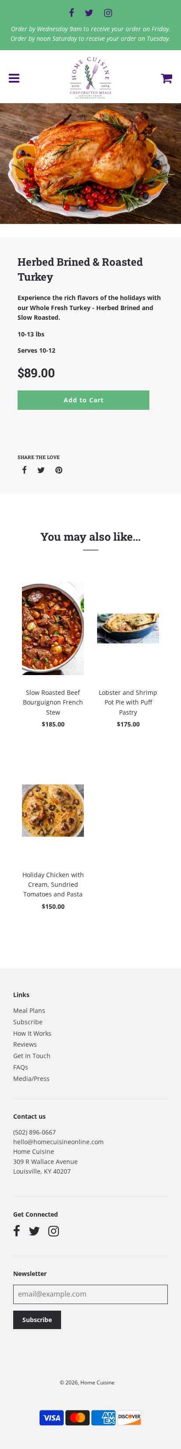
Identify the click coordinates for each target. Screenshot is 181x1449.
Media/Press (31, 1078)
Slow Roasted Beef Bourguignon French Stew (53, 702)
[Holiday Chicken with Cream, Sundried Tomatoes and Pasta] (53, 811)
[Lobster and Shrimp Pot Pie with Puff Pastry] (128, 628)
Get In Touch (32, 1056)
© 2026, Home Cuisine (87, 1382)
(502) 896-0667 (34, 1132)
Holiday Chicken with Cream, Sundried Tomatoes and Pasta (53, 885)
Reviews (25, 1044)
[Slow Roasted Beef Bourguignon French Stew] (53, 628)
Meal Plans (29, 1010)
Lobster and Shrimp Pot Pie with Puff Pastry (128, 702)
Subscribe (28, 1022)
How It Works (32, 1033)
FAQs (20, 1067)
